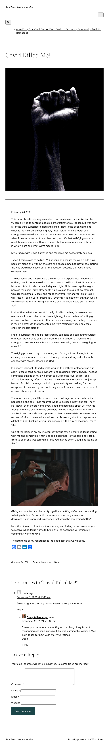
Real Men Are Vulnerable (19, 7)
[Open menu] (101, 15)
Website (15, 703)
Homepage (22, 32)
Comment (17, 684)
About (19, 29)
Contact (45, 29)
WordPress (97, 739)
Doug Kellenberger (37, 617)
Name (15, 690)
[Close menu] (8, 22)
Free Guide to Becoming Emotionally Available (75, 29)
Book (38, 29)
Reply (20, 609)
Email (15, 696)
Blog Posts (29, 29)
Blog (56, 562)
